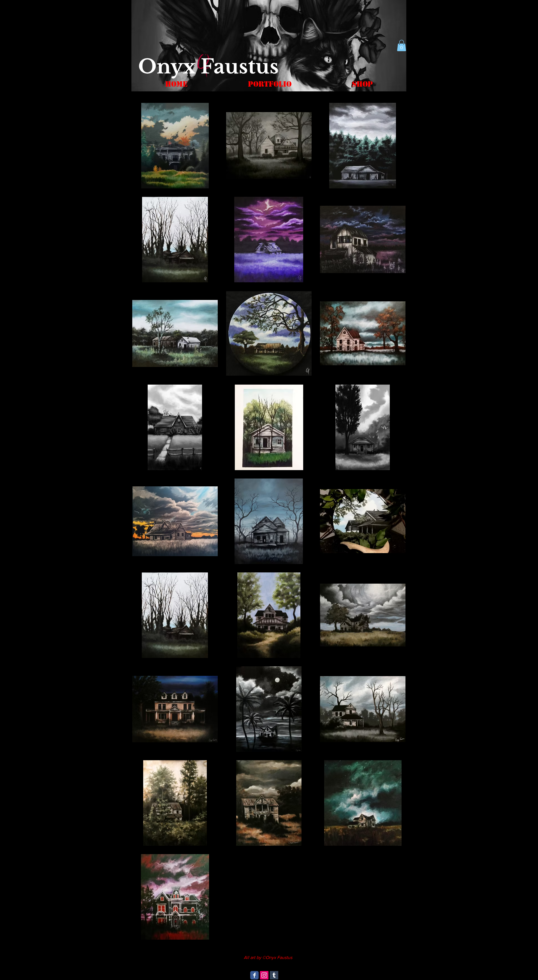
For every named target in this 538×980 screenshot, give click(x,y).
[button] (401, 45)
